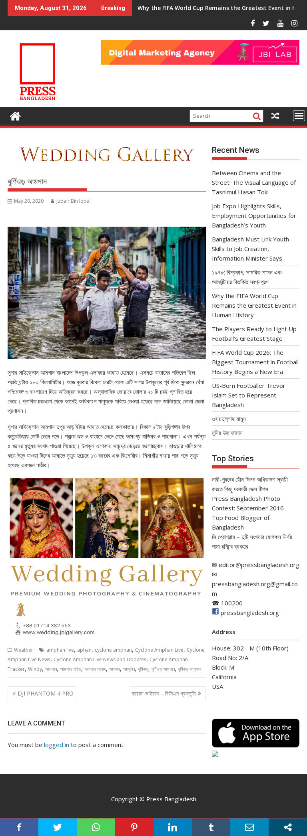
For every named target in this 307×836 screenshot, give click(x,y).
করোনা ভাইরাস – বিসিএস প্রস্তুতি (164, 693)
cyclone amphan (113, 649)
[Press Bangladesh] (15, 115)
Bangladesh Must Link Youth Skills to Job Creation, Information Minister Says (250, 248)
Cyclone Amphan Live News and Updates (100, 659)
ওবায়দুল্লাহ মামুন (229, 419)
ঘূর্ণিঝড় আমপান (163, 669)
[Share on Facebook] (19, 827)
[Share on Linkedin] (173, 827)
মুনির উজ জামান (227, 433)
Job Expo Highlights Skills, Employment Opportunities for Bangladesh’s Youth (254, 215)
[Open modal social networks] (288, 827)
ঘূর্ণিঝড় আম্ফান (189, 669)
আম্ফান (129, 669)
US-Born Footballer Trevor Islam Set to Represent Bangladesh (248, 395)
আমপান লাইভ (70, 669)
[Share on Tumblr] (211, 827)
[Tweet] (57, 827)
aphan (84, 649)
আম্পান (114, 669)
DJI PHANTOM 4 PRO (46, 693)
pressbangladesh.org (250, 613)
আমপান (51, 669)
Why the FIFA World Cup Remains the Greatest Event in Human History (254, 305)
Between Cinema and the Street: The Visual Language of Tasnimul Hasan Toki (254, 182)
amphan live (60, 649)
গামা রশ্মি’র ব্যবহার (230, 546)
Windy (35, 669)
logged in (56, 745)
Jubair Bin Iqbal (73, 201)
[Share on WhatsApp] (96, 827)
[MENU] (299, 115)
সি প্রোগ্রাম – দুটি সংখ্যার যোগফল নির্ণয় (252, 537)
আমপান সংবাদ (95, 669)
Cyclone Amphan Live (159, 649)
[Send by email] (249, 827)
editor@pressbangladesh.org (259, 565)
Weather (23, 649)
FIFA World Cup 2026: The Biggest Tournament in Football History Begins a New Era (255, 362)
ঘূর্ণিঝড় (143, 669)
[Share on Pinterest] (134, 827)
